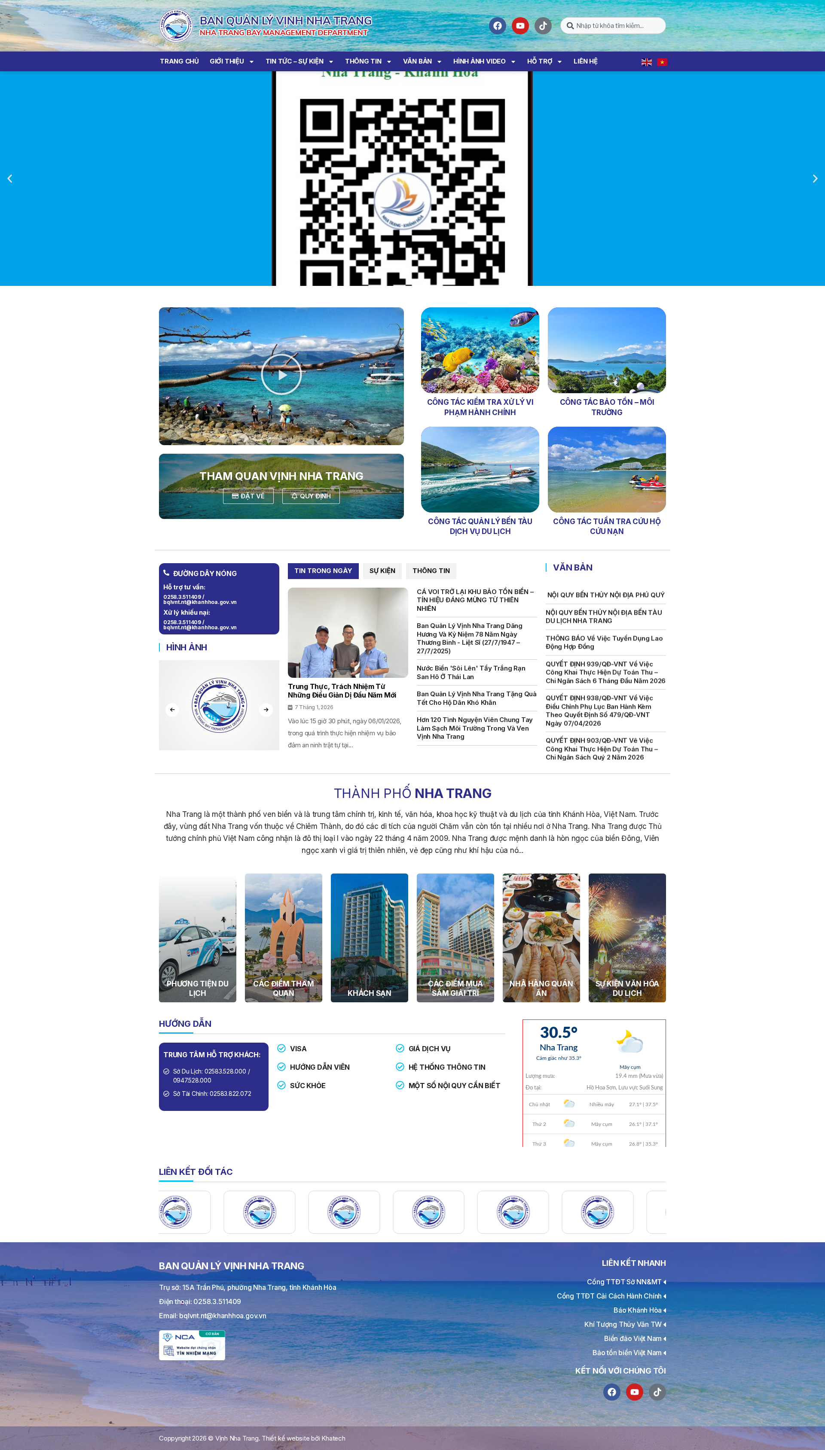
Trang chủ (179, 61)
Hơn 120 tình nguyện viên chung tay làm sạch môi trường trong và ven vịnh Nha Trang (475, 728)
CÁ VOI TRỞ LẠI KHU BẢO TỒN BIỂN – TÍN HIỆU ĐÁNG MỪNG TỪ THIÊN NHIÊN (475, 600)
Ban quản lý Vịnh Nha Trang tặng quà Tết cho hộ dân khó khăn (477, 698)
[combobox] (613, 25)
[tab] (323, 571)
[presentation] (172, 710)
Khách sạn (369, 993)
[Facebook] (497, 25)
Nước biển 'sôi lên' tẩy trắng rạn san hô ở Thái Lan (471, 672)
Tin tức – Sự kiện (295, 61)
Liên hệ (585, 61)
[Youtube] (520, 25)
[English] (647, 61)
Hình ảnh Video (479, 61)
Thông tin (363, 61)
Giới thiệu (227, 61)
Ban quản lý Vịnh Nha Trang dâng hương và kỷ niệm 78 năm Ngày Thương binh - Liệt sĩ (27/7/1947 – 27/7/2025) (469, 638)
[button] (9, 178)
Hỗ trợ (540, 61)
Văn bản (417, 61)
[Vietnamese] (662, 61)
